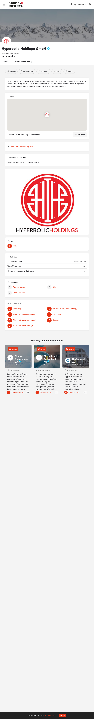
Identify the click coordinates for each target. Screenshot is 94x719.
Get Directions (80, 135)
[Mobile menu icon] (4, 4)
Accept (62, 715)
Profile (5, 61)
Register (83, 4)
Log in (75, 4)
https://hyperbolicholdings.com (22, 146)
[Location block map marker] (47, 114)
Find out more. (50, 715)
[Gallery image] (47, 202)
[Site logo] (16, 4)
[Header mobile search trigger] (90, 4)
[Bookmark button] (28, 392)
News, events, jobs (23, 61)
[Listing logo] (6, 41)
